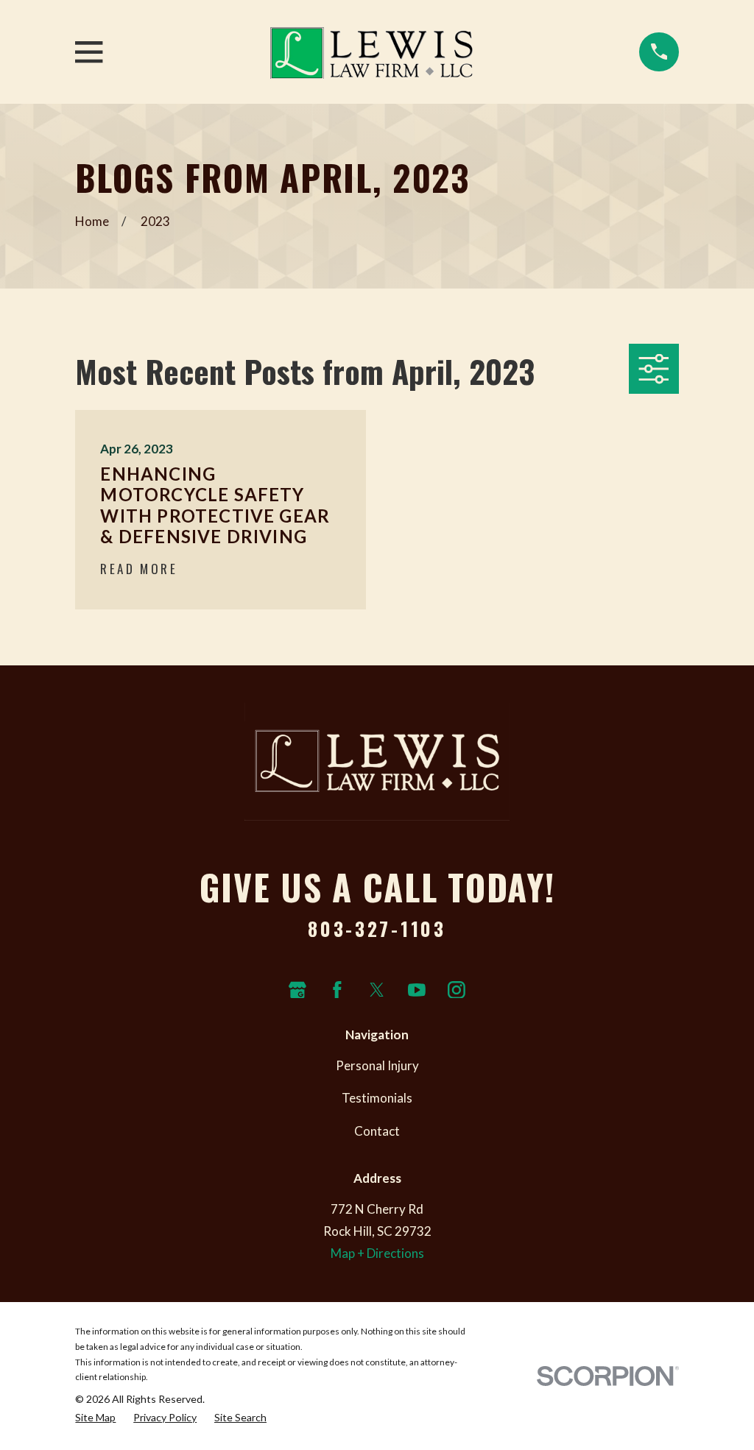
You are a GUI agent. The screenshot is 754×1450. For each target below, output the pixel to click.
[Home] (371, 52)
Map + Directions (377, 1253)
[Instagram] (456, 990)
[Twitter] (377, 990)
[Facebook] (337, 990)
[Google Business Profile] (297, 990)
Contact (377, 1131)
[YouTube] (417, 990)
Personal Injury (377, 1065)
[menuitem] (95, 1418)
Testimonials (377, 1098)
